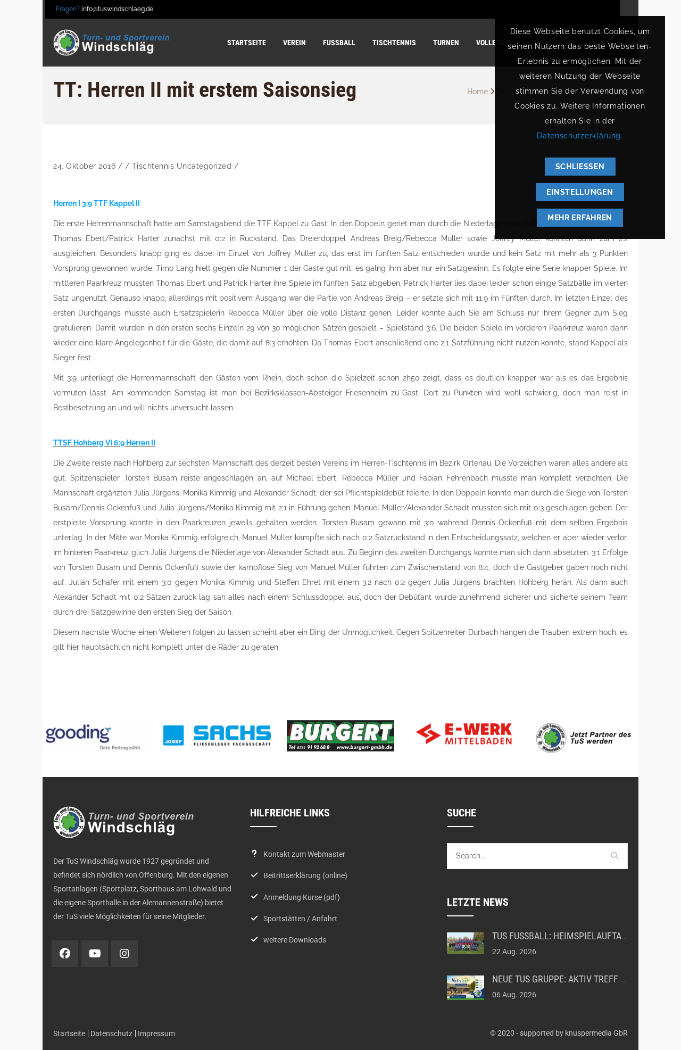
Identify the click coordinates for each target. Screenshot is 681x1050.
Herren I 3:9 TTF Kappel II (96, 203)
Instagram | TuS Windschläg (124, 953)
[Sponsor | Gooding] (93, 737)
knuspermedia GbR (596, 1033)
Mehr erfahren (579, 217)
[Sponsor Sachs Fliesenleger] (217, 735)
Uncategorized (204, 166)
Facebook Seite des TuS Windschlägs (65, 953)
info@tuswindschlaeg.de (117, 9)
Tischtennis (153, 166)
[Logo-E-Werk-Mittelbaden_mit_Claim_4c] (464, 733)
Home (477, 91)
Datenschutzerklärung (579, 135)
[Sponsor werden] (587, 738)
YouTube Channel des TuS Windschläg (94, 953)
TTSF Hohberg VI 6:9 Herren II (104, 443)
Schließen (580, 166)
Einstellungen (579, 192)
